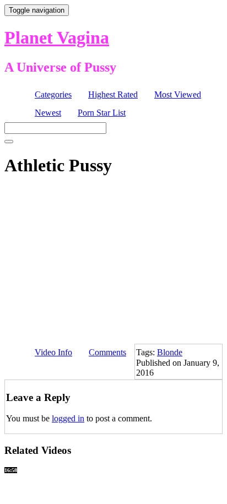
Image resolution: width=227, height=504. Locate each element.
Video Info (53, 352)
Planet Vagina (56, 37)
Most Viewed (177, 94)
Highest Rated (113, 94)
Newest (48, 112)
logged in (68, 418)
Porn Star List (102, 112)
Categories (53, 94)
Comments (107, 352)
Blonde (169, 352)
